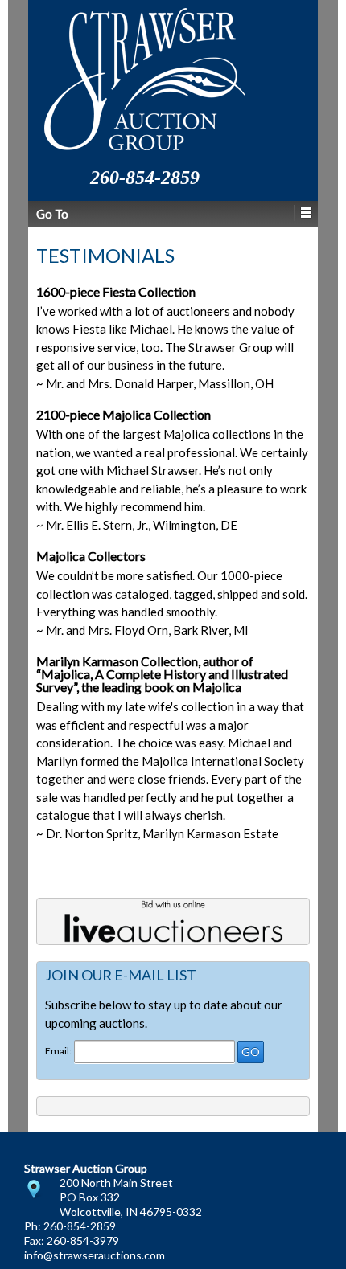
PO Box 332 (90, 1197)
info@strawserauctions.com (94, 1255)
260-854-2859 (79, 1226)
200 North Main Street (116, 1182)
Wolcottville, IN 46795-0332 (131, 1211)
